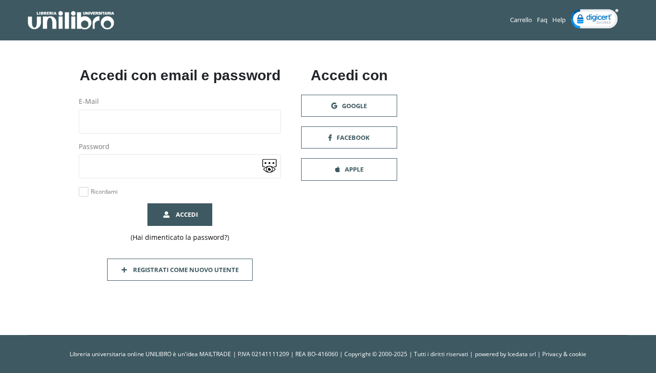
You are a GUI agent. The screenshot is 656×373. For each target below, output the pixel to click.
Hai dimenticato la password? (180, 237)
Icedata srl (522, 354)
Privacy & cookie (564, 354)
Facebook (352, 137)
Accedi (185, 214)
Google (353, 105)
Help (559, 20)
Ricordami (104, 192)
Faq (542, 20)
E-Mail (89, 101)
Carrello (521, 20)
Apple (353, 169)
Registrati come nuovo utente (184, 269)
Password (94, 146)
